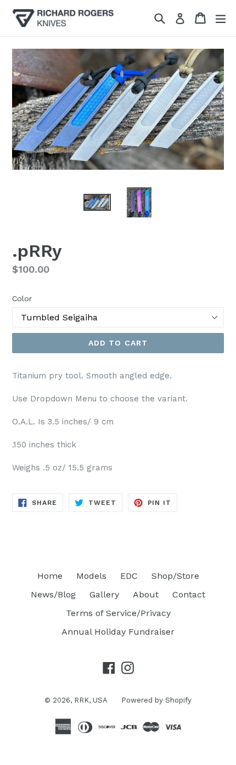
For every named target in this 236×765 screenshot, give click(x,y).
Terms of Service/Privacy (118, 613)
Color (22, 298)
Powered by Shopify (156, 700)
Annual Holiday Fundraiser (118, 631)
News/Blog (53, 594)
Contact (188, 594)
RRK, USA (91, 700)
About (146, 594)
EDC (129, 576)
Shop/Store (175, 576)
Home (50, 576)
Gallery (104, 594)
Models (91, 576)
